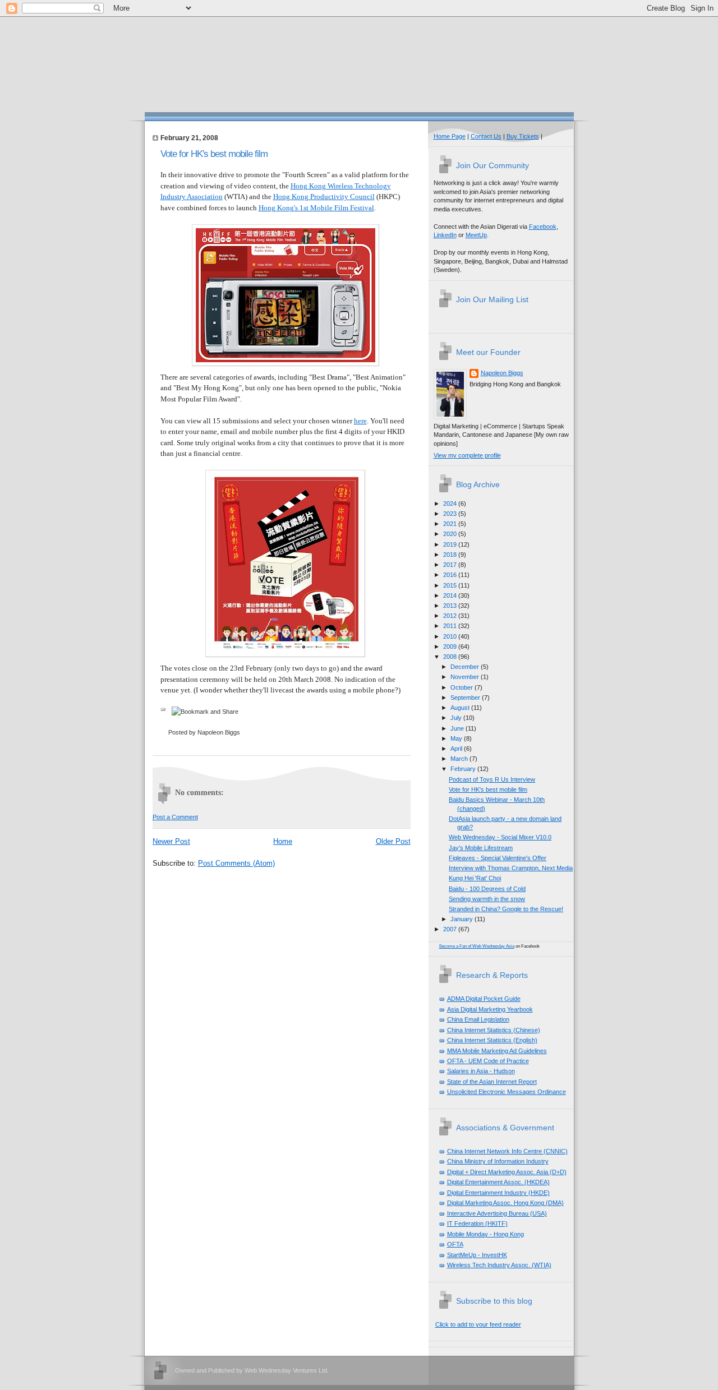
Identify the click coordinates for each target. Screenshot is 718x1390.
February (463, 768)
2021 (450, 523)
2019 (450, 544)
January (462, 919)
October (462, 687)
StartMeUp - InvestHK (477, 1255)
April (457, 748)
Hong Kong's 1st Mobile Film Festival (316, 208)
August (460, 707)
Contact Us (486, 136)
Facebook (542, 226)
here (360, 421)
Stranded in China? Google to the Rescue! (506, 909)
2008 (450, 656)
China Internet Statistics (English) (492, 1040)
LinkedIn (445, 235)
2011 (450, 625)
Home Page (450, 136)
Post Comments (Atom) (236, 863)
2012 (450, 615)
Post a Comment (175, 817)
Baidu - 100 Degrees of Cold (487, 888)
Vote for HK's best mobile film (214, 154)
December (465, 666)
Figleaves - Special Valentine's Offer (497, 858)
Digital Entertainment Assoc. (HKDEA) (498, 1182)
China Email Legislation (478, 1019)
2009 (450, 646)
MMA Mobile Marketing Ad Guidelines (497, 1050)
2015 (450, 585)
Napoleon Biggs (502, 373)
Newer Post (171, 841)
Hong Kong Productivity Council (324, 196)
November (465, 676)
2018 (450, 554)
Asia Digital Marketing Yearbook (490, 1009)
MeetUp (476, 235)
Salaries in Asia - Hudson (481, 1071)
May (457, 738)
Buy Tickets (523, 136)
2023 (450, 513)
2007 (450, 929)
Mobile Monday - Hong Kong (485, 1234)
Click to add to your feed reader (478, 1324)
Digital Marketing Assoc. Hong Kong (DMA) (505, 1202)
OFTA (455, 1244)
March (460, 758)
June (458, 728)
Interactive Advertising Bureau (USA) (497, 1213)
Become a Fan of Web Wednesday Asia (476, 946)
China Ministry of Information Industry (498, 1161)
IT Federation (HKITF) (477, 1223)
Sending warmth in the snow (487, 898)
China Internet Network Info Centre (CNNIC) (507, 1151)
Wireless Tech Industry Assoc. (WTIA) (499, 1265)
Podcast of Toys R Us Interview (492, 779)
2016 (450, 574)
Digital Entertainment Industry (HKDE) (498, 1192)
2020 (450, 533)
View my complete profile (467, 455)
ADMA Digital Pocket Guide (484, 998)
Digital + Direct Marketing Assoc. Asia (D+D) (507, 1172)
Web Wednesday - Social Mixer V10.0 (500, 837)
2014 (450, 595)
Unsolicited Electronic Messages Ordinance (506, 1091)
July (456, 717)
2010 (450, 636)
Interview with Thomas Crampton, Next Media (511, 868)
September (466, 697)
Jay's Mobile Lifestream (481, 847)
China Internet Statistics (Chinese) (493, 1030)
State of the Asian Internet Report (492, 1081)
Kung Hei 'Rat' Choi (475, 878)
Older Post (393, 841)
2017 (450, 564)
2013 (450, 605)
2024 (450, 503)
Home (282, 841)
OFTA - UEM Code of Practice (488, 1060)
